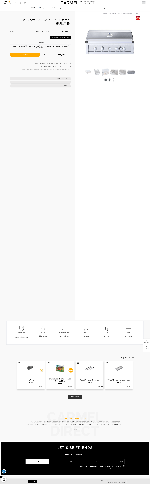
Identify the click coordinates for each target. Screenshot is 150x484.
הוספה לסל (25, 54)
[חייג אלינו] (146, 346)
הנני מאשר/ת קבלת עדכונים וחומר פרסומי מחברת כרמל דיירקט (101, 466)
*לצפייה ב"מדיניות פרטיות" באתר (115, 469)
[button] (146, 342)
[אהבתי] (107, 363)
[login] (25, 3)
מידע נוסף (89, 387)
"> (110, 42)
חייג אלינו (147, 348)
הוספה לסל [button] (119, 387)
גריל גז (132, 13)
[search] (15, 3)
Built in (128, 13)
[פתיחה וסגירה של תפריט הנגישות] (4, 471)
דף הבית (138, 13)
